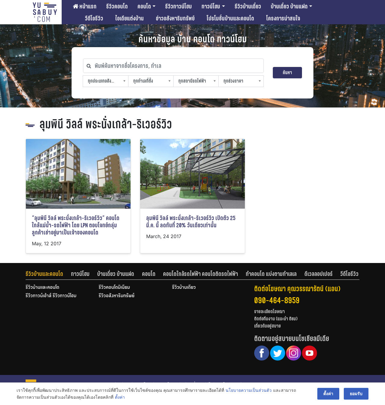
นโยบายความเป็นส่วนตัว (249, 390)
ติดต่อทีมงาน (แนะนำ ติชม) (275, 318)
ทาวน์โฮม (211, 6)
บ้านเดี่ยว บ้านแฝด (289, 6)
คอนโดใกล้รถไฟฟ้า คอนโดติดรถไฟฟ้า (200, 274)
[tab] (48, 274)
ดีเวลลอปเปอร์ (318, 274)
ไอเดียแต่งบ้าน (129, 18)
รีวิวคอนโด (117, 6)
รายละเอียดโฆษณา (269, 311)
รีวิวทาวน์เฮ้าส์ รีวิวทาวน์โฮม (51, 296)
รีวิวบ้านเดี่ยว (248, 6)
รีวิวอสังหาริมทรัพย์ (116, 296)
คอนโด (144, 6)
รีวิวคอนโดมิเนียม (114, 287)
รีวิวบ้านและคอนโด (44, 274)
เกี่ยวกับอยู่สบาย (267, 325)
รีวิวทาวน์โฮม (178, 6)
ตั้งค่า (120, 397)
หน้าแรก (87, 6)
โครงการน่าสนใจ (283, 18)
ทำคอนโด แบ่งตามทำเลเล (271, 274)
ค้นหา (287, 72)
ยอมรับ (356, 393)
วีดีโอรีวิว (94, 18)
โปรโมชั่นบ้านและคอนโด (230, 18)
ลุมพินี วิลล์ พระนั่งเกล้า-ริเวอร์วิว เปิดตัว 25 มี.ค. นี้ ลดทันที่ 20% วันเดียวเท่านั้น (191, 222)
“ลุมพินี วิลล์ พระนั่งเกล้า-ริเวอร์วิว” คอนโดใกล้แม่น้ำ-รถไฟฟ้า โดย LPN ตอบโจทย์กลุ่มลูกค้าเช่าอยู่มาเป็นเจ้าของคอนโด (75, 225)
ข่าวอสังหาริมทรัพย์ (175, 18)
